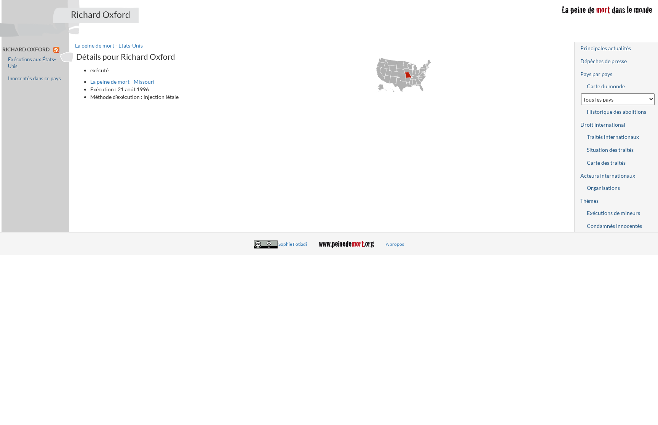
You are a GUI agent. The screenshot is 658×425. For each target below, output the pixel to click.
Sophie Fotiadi (292, 244)
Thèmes (589, 200)
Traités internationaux (613, 137)
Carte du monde (606, 86)
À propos (395, 244)
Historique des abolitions (616, 111)
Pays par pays (596, 74)
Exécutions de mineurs (613, 213)
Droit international (602, 124)
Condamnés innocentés (614, 226)
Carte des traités (606, 162)
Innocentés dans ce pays (34, 78)
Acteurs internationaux (607, 175)
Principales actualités (605, 48)
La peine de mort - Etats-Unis (109, 45)
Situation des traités (610, 149)
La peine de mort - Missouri (122, 81)
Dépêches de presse (603, 61)
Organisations (603, 188)
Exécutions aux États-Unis (32, 63)
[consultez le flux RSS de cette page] (56, 49)
